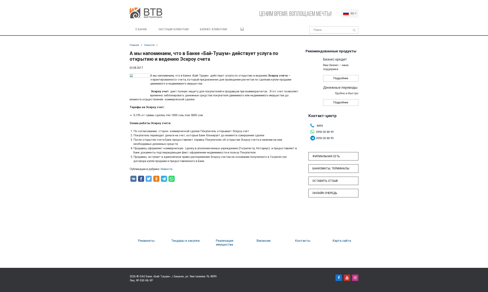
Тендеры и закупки (185, 241)
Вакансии (263, 241)
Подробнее (340, 78)
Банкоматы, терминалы (330, 168)
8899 (213, 276)
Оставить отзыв (325, 181)
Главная (134, 45)
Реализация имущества (224, 242)
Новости (149, 45)
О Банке (141, 29)
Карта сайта (342, 241)
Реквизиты (146, 241)
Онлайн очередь (324, 193)
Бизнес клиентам (213, 29)
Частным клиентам (173, 29)
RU (352, 13)
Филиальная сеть (326, 156)
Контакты (302, 241)
